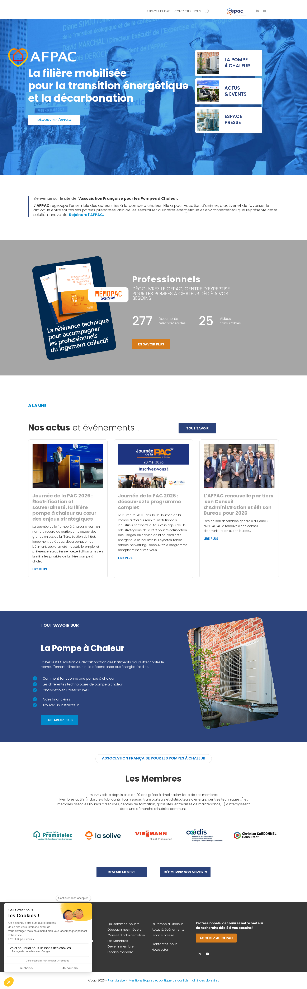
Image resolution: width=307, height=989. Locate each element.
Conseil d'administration (126, 935)
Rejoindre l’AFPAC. (86, 214)
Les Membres (118, 941)
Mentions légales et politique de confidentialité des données (174, 980)
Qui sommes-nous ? (123, 924)
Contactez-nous (187, 11)
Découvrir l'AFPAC (54, 119)
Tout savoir (197, 428)
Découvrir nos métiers (124, 929)
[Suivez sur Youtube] (265, 11)
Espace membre (158, 11)
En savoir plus (151, 344)
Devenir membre (121, 872)
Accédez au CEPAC (216, 938)
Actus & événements (168, 929)
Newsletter (160, 949)
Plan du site (116, 980)
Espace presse (163, 935)
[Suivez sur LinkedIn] (257, 11)
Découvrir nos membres (185, 872)
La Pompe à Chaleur (167, 924)
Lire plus (39, 569)
